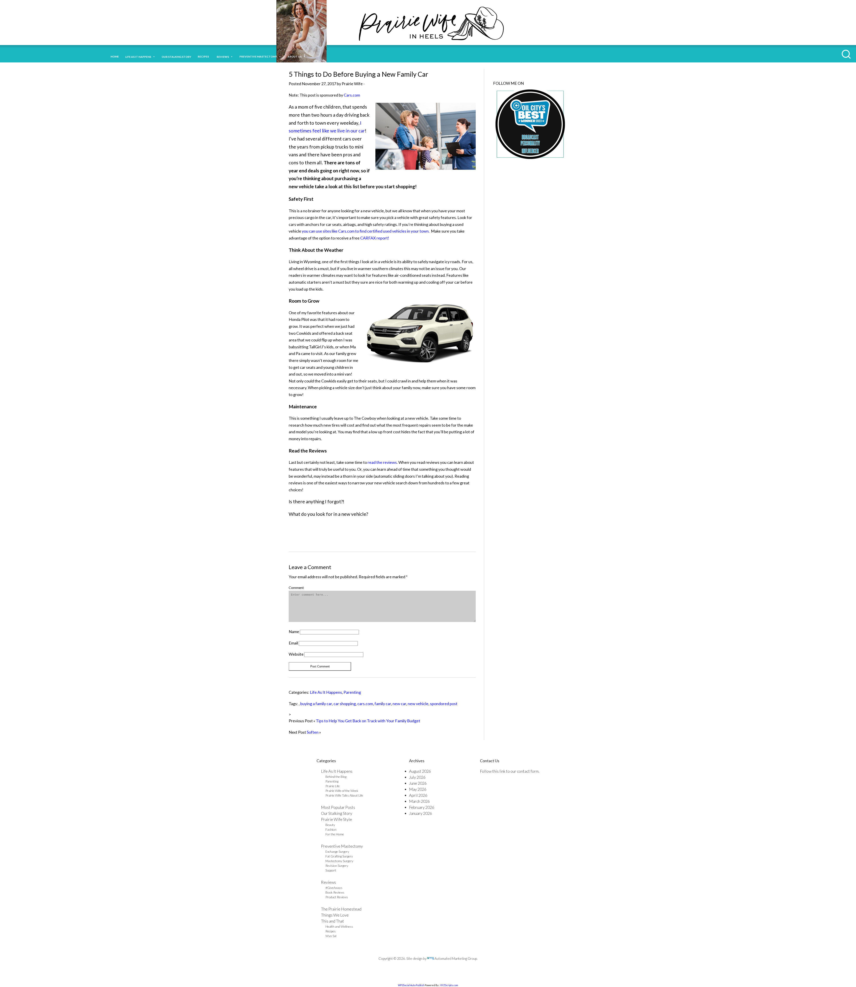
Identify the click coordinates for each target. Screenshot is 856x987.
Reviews (328, 882)
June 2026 (418, 783)
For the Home (334, 834)
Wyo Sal (330, 936)
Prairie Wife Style (336, 819)
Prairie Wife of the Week (341, 791)
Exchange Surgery (337, 851)
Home (115, 56)
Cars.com (352, 95)
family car (382, 703)
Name (294, 631)
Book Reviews (334, 892)
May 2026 (417, 789)
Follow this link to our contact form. (509, 771)
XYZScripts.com (449, 985)
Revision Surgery (336, 865)
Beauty (330, 825)
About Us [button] (295, 56)
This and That (332, 921)
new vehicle (418, 703)
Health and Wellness (339, 926)
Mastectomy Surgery (339, 861)
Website (296, 654)
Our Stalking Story (336, 813)
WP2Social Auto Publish (411, 985)
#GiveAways (333, 888)
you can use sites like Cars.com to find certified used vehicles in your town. (366, 231)
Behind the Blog (335, 776)
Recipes (204, 56)
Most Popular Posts (338, 807)
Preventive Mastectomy (258, 56)
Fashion (330, 829)
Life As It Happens (326, 692)
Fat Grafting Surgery (339, 856)
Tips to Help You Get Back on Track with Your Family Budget (368, 720)
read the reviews (382, 462)
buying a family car (316, 703)
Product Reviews (336, 897)
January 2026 (420, 813)
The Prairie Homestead (341, 908)
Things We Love (335, 915)
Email (293, 642)
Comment (296, 587)
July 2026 (417, 777)
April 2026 (418, 795)
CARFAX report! (374, 237)
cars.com (365, 703)
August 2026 (420, 771)
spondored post (443, 703)
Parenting (352, 692)
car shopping (344, 703)
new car (399, 703)
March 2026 (419, 801)
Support (330, 870)
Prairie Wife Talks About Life (344, 795)
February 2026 (421, 807)
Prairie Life (332, 786)
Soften (313, 732)
